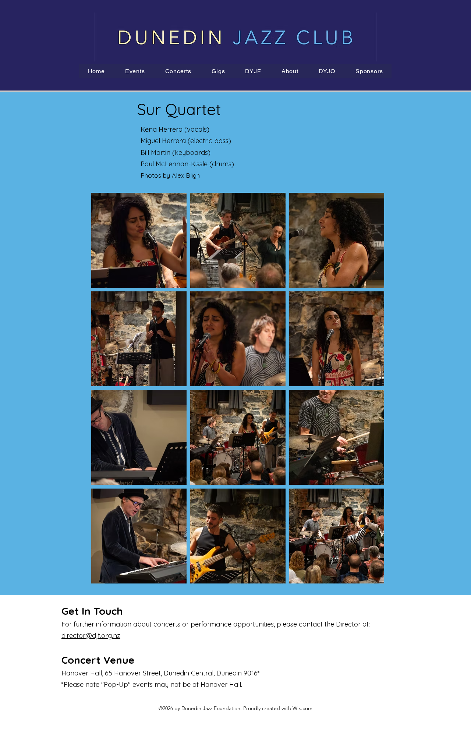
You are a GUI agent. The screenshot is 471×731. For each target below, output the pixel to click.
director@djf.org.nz (90, 635)
